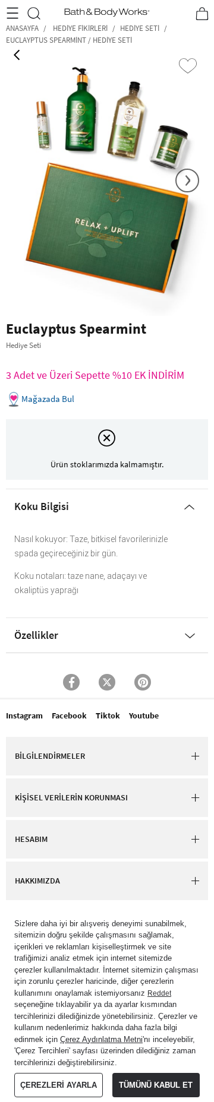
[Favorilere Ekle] (188, 66)
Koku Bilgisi (41, 506)
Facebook (69, 715)
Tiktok (108, 715)
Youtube (144, 715)
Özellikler (36, 635)
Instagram (24, 715)
